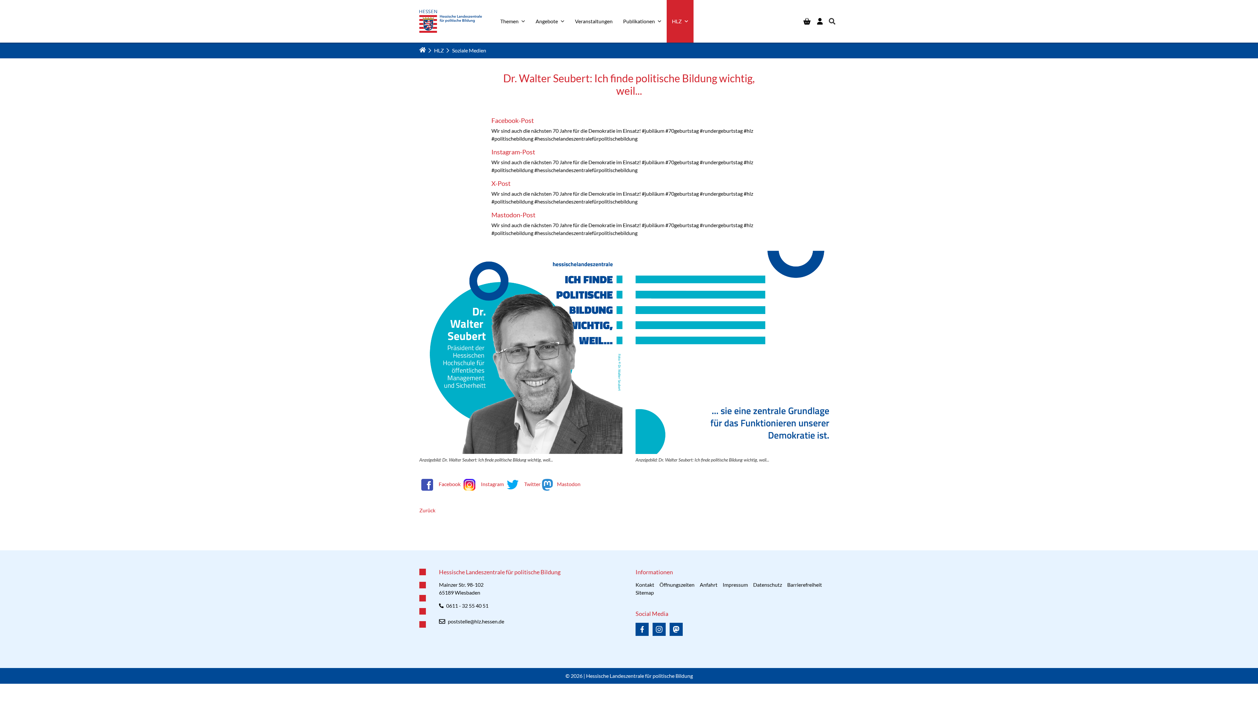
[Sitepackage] (450, 21)
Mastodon (568, 484)
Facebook (450, 484)
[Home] (422, 50)
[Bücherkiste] (807, 21)
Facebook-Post (512, 120)
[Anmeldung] (820, 21)
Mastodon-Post (513, 215)
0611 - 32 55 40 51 (467, 605)
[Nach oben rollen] (629, 550)
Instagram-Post (513, 152)
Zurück (427, 510)
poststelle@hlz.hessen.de (476, 621)
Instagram (492, 484)
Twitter (532, 484)
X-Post (500, 183)
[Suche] (832, 21)
